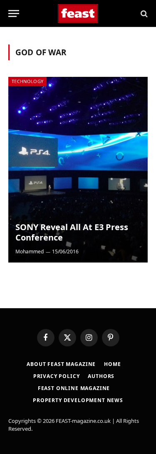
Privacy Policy (56, 376)
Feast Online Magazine (74, 388)
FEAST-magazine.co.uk (83, 421)
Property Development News (78, 400)
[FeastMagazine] (78, 13)
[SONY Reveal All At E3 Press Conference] (78, 170)
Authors (101, 376)
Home (112, 364)
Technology (27, 81)
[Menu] (13, 13)
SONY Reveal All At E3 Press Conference (71, 232)
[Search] (143, 13)
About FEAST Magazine (61, 364)
